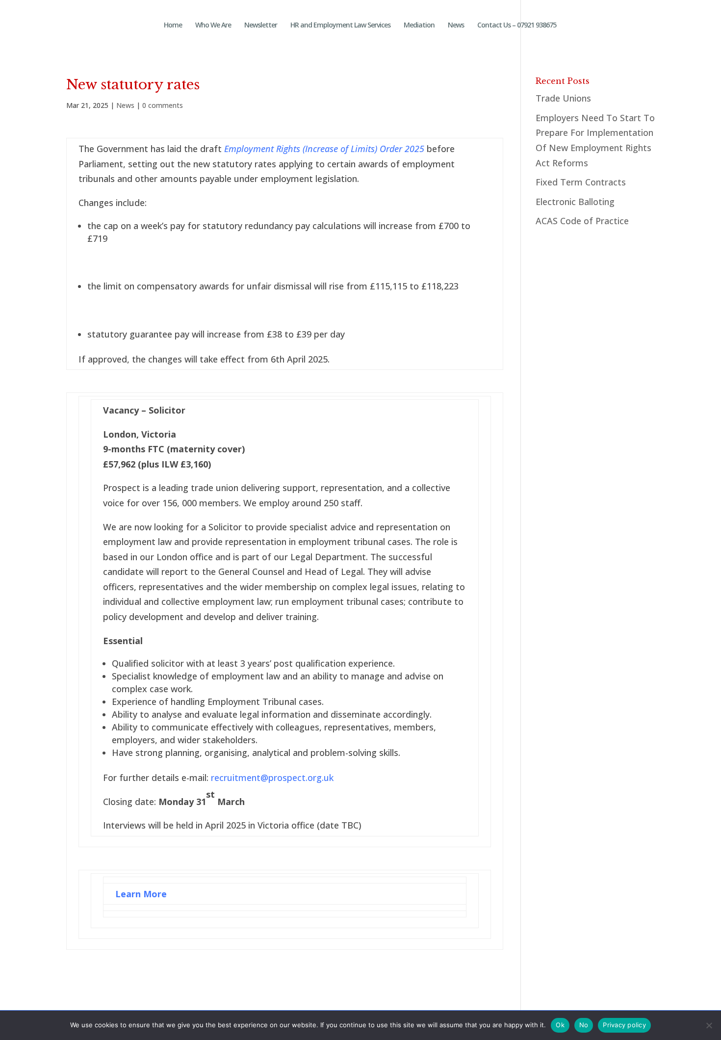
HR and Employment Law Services (340, 25)
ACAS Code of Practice (582, 221)
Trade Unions (563, 98)
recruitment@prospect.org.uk (272, 777)
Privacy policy (624, 1025)
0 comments (162, 105)
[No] (709, 1025)
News (456, 25)
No (584, 1025)
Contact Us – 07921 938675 (516, 25)
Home (173, 25)
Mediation (419, 25)
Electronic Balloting (575, 202)
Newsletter (260, 25)
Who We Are (213, 25)
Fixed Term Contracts (581, 182)
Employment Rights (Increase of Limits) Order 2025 (324, 149)
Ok (560, 1025)
